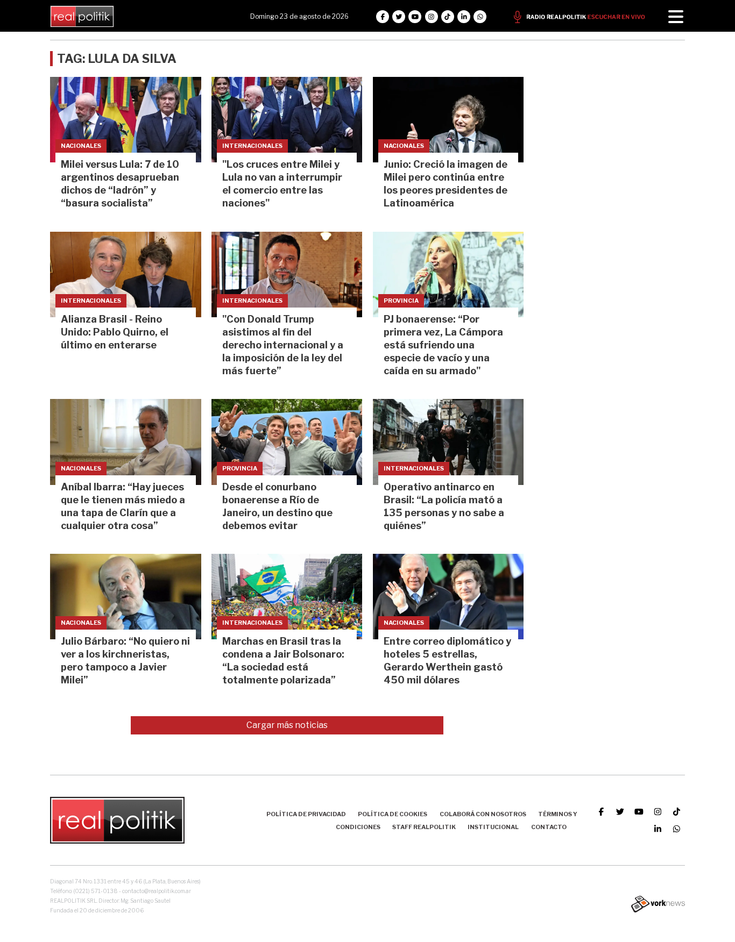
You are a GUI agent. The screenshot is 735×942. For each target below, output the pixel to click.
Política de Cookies (392, 814)
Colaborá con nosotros (483, 814)
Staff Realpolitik (424, 827)
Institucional (493, 827)
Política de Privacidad (306, 814)
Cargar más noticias (287, 725)
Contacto (549, 827)
